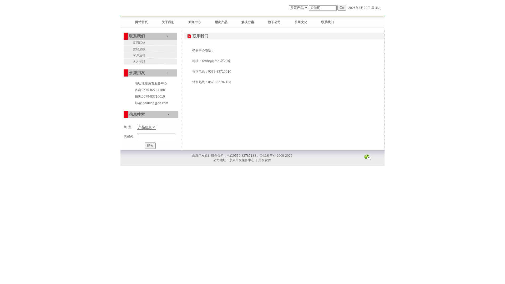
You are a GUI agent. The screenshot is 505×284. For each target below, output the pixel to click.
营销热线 (139, 49)
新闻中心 (194, 22)
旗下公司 (274, 22)
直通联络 (139, 43)
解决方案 (247, 22)
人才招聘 (139, 62)
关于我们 (168, 22)
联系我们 (327, 22)
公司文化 (301, 22)
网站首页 (141, 22)
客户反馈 (139, 55)
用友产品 (221, 22)
